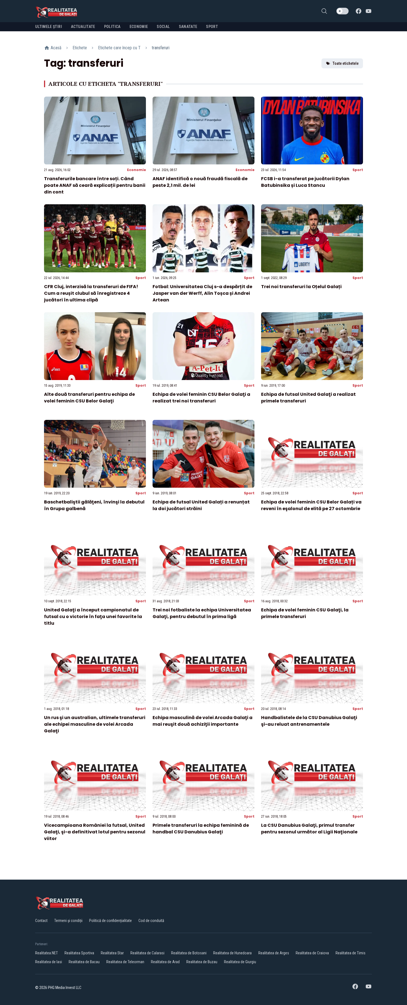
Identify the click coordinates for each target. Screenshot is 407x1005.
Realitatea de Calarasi (147, 953)
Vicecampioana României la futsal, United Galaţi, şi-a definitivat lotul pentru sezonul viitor (94, 832)
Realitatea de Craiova (312, 953)
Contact (41, 920)
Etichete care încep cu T (119, 47)
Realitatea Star (112, 953)
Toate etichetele (346, 63)
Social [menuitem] (163, 26)
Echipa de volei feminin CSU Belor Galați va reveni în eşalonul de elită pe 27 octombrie (311, 505)
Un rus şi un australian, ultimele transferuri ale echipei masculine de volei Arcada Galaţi (94, 724)
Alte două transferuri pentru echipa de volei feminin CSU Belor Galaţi (89, 397)
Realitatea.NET (46, 953)
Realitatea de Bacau (84, 962)
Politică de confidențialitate (110, 920)
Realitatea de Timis (350, 953)
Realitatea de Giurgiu (240, 962)
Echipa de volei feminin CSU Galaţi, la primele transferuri (305, 613)
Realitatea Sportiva (79, 953)
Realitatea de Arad (165, 962)
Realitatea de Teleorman (125, 962)
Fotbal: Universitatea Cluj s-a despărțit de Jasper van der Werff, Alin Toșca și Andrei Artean (202, 293)
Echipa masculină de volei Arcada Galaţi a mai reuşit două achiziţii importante (203, 720)
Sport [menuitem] (212, 26)
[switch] (342, 11)
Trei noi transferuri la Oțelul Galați (301, 286)
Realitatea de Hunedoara (232, 953)
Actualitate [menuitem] (83, 26)
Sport (357, 169)
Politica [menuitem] (112, 26)
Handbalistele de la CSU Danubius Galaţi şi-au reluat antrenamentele (309, 720)
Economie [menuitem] (139, 26)
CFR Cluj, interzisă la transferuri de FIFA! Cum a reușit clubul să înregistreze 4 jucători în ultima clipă (91, 293)
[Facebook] (358, 11)
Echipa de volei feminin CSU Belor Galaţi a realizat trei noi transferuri (201, 397)
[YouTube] (368, 11)
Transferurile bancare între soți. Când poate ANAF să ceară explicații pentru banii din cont (94, 185)
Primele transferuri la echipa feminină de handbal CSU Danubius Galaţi (201, 828)
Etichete (80, 47)
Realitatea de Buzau (201, 962)
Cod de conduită (151, 920)
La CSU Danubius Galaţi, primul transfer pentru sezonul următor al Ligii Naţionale (309, 828)
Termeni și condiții (68, 920)
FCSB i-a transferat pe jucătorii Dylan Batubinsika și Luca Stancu (305, 181)
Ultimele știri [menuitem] (48, 26)
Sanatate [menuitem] (188, 26)
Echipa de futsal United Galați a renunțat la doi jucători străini (201, 505)
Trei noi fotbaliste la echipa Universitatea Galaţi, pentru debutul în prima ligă (202, 613)
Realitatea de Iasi (48, 962)
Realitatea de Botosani (189, 953)
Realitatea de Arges (273, 953)
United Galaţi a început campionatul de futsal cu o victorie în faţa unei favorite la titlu (93, 616)
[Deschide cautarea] (324, 11)
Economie (136, 169)
